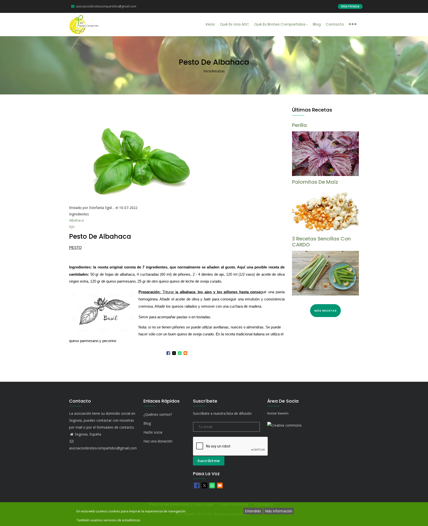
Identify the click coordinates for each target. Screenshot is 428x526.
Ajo (72, 226)
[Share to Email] (185, 353)
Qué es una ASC (234, 24)
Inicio (210, 24)
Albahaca (76, 220)
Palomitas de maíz (315, 181)
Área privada (350, 6)
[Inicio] (84, 24)
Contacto (335, 24)
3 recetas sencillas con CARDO (321, 241)
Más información (278, 511)
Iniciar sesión (278, 413)
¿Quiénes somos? (157, 414)
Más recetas (325, 311)
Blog (317, 24)
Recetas (218, 71)
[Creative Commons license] (284, 425)
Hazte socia (152, 432)
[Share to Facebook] (168, 353)
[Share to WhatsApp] (180, 353)
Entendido (253, 511)
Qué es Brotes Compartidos (279, 24)
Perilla (299, 125)
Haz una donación (157, 441)
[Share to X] (174, 353)
